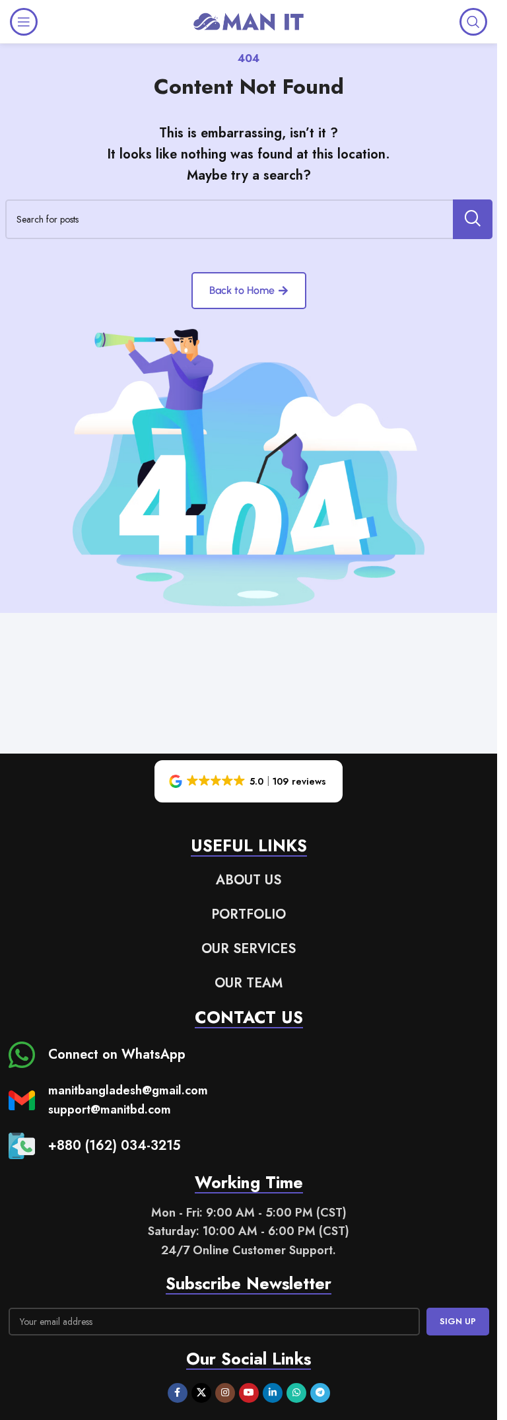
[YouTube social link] (249, 1393)
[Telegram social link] (320, 1393)
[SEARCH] (472, 219)
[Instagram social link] (225, 1393)
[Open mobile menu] (23, 22)
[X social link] (201, 1393)
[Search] (473, 22)
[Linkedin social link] (273, 1393)
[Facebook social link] (177, 1393)
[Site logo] (249, 20)
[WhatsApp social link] (296, 1393)
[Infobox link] (97, 1055)
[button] (248, 781)
